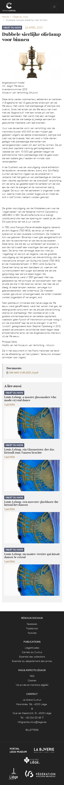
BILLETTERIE (32, 730)
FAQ (32, 676)
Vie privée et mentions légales (32, 685)
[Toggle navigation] (54, 6)
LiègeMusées (32, 647)
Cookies (32, 680)
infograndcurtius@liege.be (32, 722)
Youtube (32, 632)
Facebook (32, 624)
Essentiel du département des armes (32, 661)
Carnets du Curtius (32, 652)
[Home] (9, 6)
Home (5, 16)
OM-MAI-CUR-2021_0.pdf (23, 372)
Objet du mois (20, 16)
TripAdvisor (32, 628)
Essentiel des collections (32, 656)
